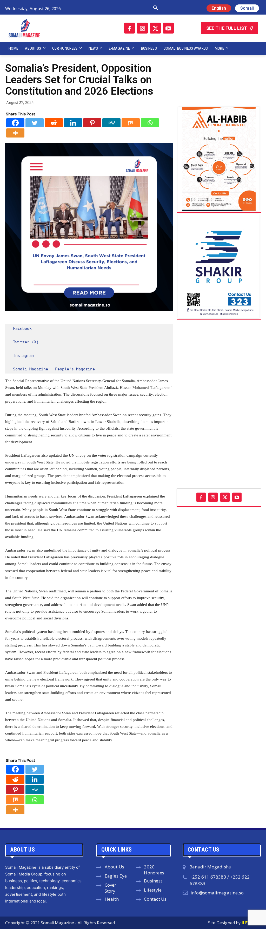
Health (112, 899)
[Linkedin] (73, 122)
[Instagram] (142, 28)
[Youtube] (168, 28)
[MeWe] (111, 122)
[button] (114, 8)
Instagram (23, 355)
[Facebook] (129, 28)
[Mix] (131, 122)
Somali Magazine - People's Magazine (54, 369)
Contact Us (155, 899)
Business (153, 881)
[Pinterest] (92, 122)
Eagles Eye (116, 876)
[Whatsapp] (150, 122)
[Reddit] (54, 122)
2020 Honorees (154, 870)
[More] (15, 133)
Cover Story (110, 888)
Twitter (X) (26, 342)
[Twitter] (155, 28)
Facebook (22, 328)
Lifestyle (153, 890)
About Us (114, 867)
